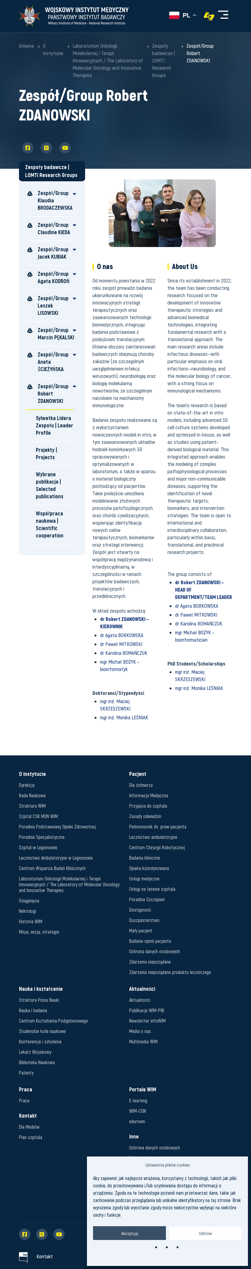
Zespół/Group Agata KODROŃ (53, 277)
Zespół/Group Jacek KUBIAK (53, 253)
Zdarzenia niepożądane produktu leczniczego (170, 972)
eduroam (137, 1121)
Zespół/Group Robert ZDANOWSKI (53, 393)
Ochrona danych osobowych (154, 951)
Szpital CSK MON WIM (38, 816)
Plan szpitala (30, 1137)
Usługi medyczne (144, 878)
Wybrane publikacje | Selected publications (49, 485)
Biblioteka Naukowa (37, 1062)
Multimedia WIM (143, 1041)
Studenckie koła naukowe (42, 1031)
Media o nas (140, 1031)
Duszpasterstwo (144, 920)
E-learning (138, 1100)
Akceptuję (129, 1233)
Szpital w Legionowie (38, 847)
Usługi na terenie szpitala (152, 889)
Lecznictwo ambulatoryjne (153, 837)
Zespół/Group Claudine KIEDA (54, 228)
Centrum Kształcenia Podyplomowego (53, 1021)
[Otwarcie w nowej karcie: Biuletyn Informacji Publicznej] (23, 1256)
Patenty (26, 1072)
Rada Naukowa (32, 795)
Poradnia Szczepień (147, 899)
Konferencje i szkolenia (40, 1041)
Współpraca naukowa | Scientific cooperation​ (49, 524)
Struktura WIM (32, 806)
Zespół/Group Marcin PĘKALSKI (56, 333)
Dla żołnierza (141, 785)
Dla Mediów (29, 1127)
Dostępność (140, 910)
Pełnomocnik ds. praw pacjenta (157, 826)
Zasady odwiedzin (145, 816)
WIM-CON (137, 1111)
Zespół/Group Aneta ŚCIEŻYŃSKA (53, 362)
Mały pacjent (140, 930)
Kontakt (44, 1256)
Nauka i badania (33, 1010)
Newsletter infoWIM (147, 1021)
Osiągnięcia (29, 900)
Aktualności (139, 1000)
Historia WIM (30, 921)
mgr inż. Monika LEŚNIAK (124, 717)
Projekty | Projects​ (46, 453)
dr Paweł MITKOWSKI (121, 644)
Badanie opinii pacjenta (150, 941)
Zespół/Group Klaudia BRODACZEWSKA (55, 200)
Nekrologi (27, 911)
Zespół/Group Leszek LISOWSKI (53, 305)
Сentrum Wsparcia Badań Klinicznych (52, 868)
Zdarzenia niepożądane (150, 962)
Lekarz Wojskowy (35, 1052)
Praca (24, 1100)
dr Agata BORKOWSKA (121, 635)
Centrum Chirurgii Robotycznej (157, 847)
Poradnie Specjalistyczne (42, 837)
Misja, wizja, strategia (39, 932)
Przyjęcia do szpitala (148, 806)
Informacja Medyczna (148, 795)
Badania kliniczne (144, 858)
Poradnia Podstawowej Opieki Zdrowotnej (57, 826)
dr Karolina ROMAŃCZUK (123, 653)
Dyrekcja (27, 785)
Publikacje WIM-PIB (146, 1010)
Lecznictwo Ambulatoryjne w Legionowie (56, 858)
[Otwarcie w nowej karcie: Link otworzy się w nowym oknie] (209, 16)
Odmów (205, 1233)
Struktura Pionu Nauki (39, 1000)
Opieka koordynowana (149, 868)
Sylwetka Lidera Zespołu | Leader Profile (54, 425)
